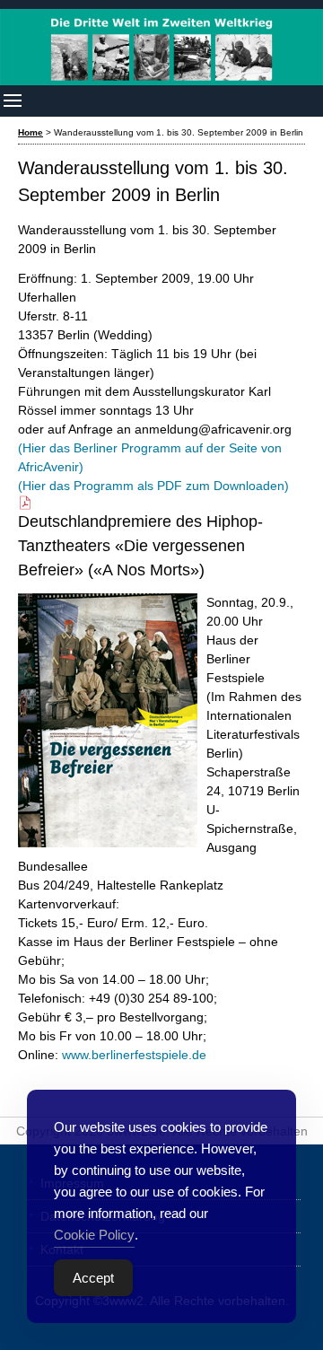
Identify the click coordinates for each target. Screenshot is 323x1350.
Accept (93, 1277)
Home (30, 132)
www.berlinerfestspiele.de (134, 1055)
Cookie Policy (94, 1234)
